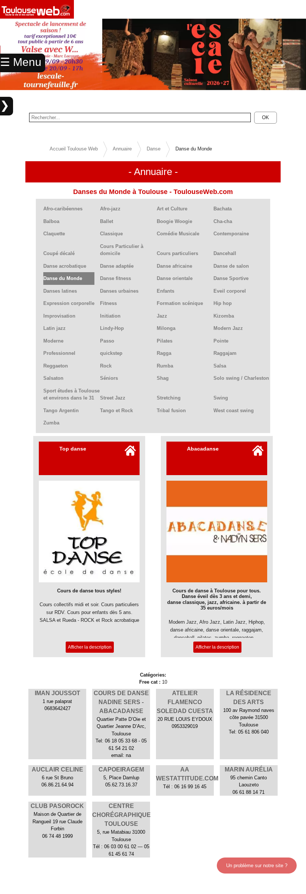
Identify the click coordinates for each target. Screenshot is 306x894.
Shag (163, 378)
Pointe (220, 341)
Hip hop (222, 303)
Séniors (109, 378)
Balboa (51, 221)
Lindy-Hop (112, 328)
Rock (106, 366)
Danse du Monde (62, 278)
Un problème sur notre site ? (256, 865)
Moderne (53, 341)
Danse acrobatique (64, 266)
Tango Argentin (61, 410)
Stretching (169, 398)
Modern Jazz (228, 328)
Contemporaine (231, 233)
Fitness (108, 303)
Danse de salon (231, 266)
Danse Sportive (231, 278)
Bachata (222, 208)
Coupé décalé (59, 253)
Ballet (106, 221)
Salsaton (53, 378)
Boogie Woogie (174, 221)
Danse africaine (174, 266)
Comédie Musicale (178, 233)
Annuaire (122, 149)
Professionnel (59, 353)
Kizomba (223, 316)
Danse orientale (175, 278)
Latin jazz (54, 328)
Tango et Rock (116, 410)
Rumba (165, 366)
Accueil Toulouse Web (74, 149)
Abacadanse (203, 449)
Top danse (72, 449)
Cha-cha (222, 221)
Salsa (219, 366)
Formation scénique (180, 303)
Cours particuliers (177, 253)
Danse (153, 149)
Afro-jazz (110, 208)
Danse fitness (115, 278)
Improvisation (59, 316)
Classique (111, 233)
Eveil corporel (229, 291)
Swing (220, 398)
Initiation (110, 316)
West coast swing (233, 410)
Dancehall (224, 253)
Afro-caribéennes (62, 208)
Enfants (165, 291)
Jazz (162, 316)
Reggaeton (55, 366)
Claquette (54, 233)
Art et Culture (172, 208)
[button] (283, 63)
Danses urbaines (119, 291)
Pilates (164, 341)
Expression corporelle (68, 303)
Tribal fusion (171, 410)
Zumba (51, 423)
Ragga (164, 353)
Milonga (166, 328)
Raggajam (225, 353)
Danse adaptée (117, 266)
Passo (107, 341)
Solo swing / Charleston (241, 378)
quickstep (111, 353)
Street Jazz (112, 398)
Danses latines (60, 291)
